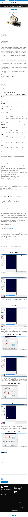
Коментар (2, 462)
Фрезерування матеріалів (4, 498)
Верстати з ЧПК (15, 9)
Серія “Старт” (11, 498)
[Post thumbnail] (15, 488)
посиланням (11, 228)
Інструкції (12, 6)
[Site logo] (14, 2)
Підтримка (20, 502)
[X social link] (3, 453)
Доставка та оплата (21, 498)
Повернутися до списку (14, 456)
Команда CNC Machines (11, 12)
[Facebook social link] (1, 453)
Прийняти (14, 515)
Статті (9, 6)
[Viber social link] (6, 453)
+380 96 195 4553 (7, 0)
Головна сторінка (6, 6)
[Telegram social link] (5, 453)
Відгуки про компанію (21, 506)
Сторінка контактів (21, 507)
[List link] (7, 491)
